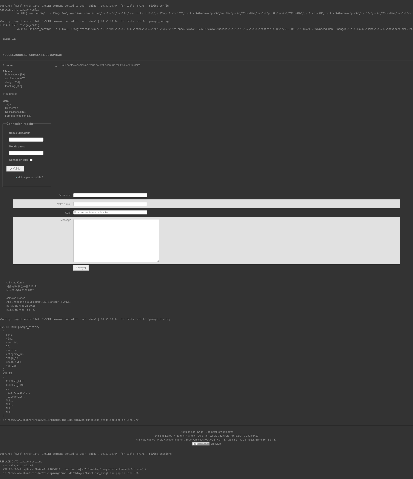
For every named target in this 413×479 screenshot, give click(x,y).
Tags (8, 104)
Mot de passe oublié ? (30, 177)
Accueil (8, 55)
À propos (8, 65)
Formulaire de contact (18, 115)
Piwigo (199, 431)
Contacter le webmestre (219, 431)
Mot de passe (17, 146)
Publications (12, 74)
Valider (17, 168)
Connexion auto (19, 160)
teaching (10, 86)
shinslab (9, 39)
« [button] (56, 65)
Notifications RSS (15, 111)
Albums (7, 71)
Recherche (11, 108)
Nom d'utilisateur (19, 133)
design (9, 82)
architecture (12, 78)
